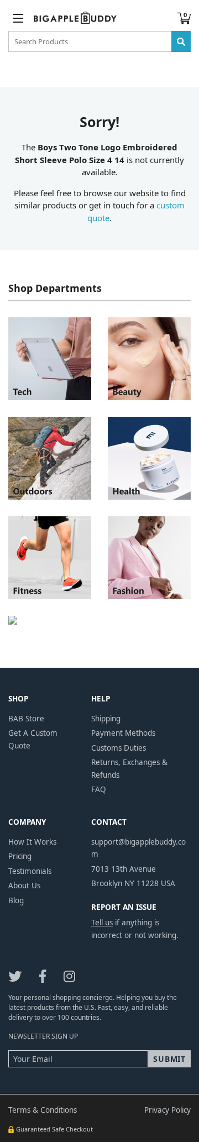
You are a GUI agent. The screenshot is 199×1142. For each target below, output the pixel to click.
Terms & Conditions (42, 1110)
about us (24, 885)
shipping (106, 719)
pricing (20, 856)
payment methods (123, 733)
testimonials (29, 871)
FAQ (98, 789)
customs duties (118, 748)
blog (16, 900)
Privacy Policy (167, 1110)
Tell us (102, 923)
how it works (32, 842)
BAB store (26, 719)
